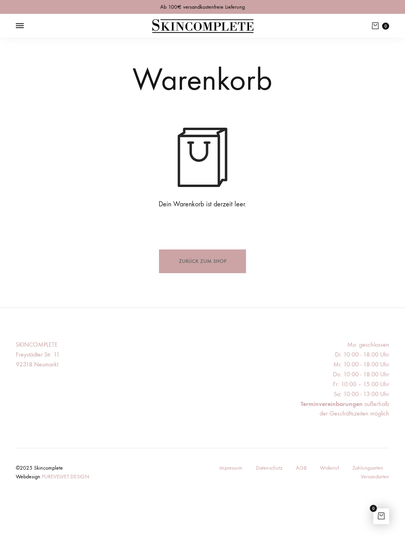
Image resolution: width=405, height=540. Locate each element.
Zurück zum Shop (203, 261)
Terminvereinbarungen (332, 404)
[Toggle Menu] (20, 26)
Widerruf (329, 467)
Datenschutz (269, 467)
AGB (301, 467)
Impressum (231, 467)
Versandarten (375, 476)
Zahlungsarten (367, 467)
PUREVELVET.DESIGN (65, 476)
